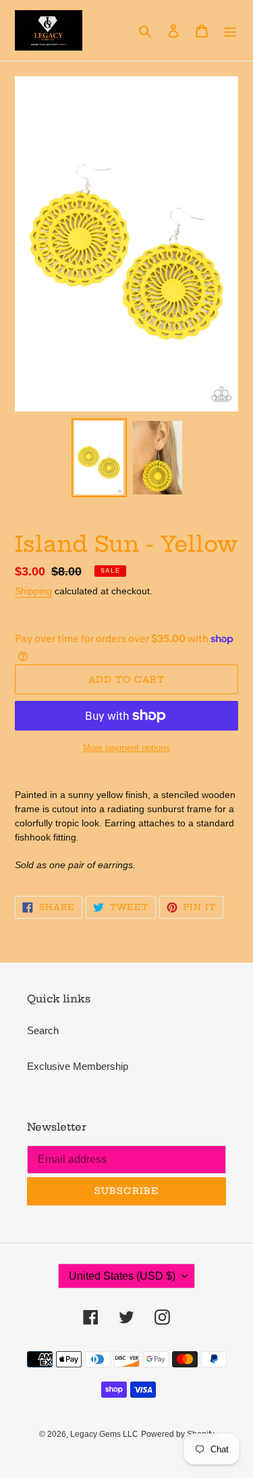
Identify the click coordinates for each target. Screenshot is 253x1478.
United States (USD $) (122, 1276)
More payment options (126, 748)
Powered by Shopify (178, 1434)
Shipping (33, 591)
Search (43, 1030)
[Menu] (230, 30)
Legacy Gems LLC (104, 1434)
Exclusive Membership (77, 1066)
